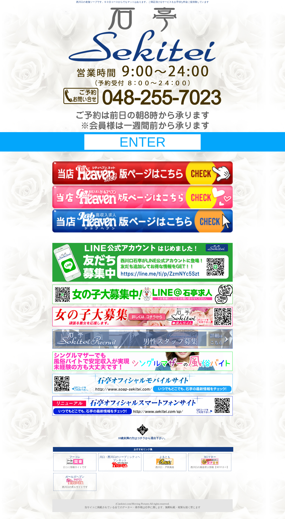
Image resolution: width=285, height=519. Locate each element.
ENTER (142, 142)
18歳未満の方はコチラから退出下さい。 (142, 438)
